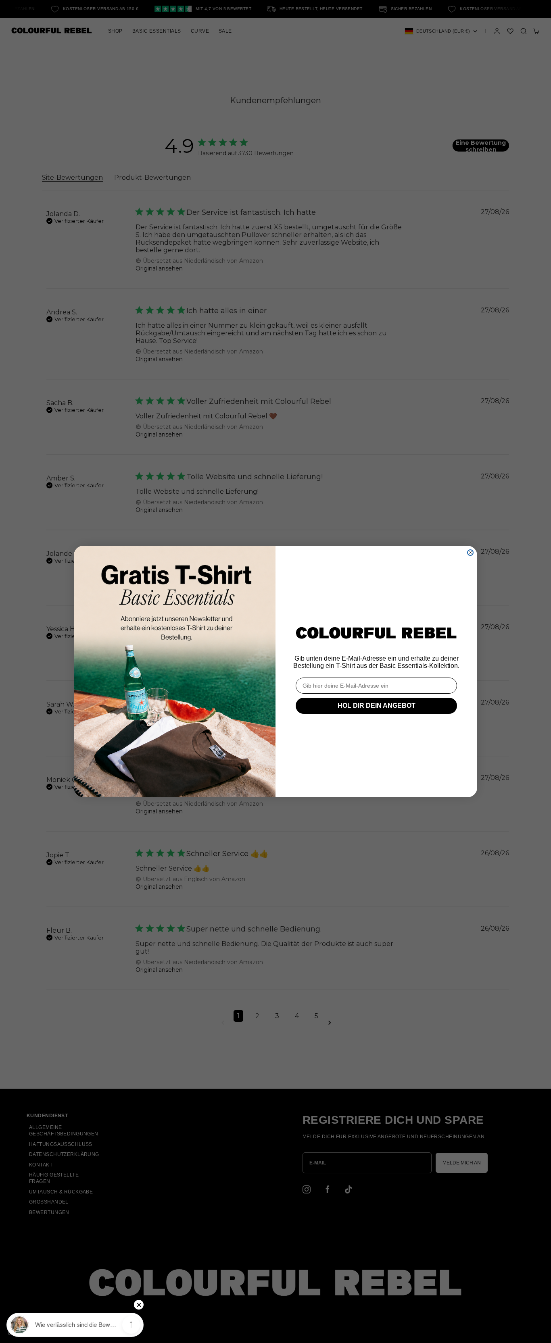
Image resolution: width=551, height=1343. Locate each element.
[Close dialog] (470, 552)
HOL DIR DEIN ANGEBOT (376, 705)
